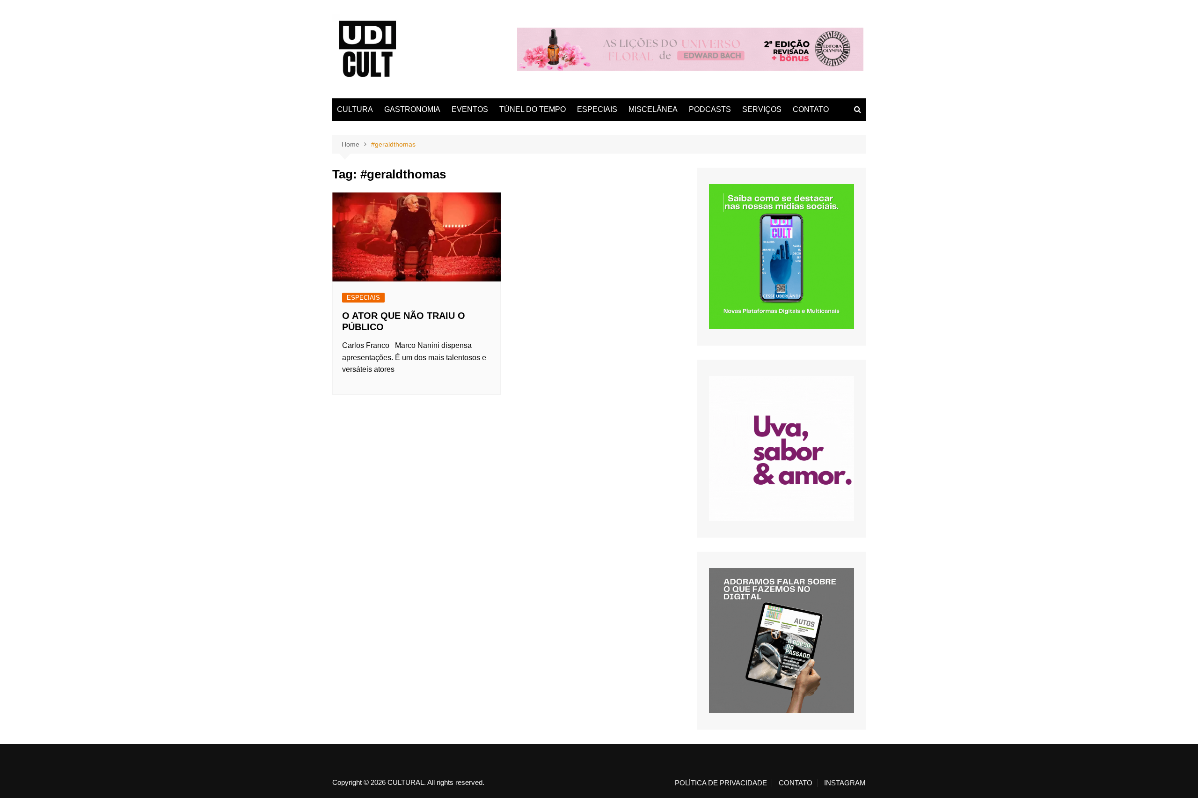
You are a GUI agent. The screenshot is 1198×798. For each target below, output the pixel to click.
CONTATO (811, 109)
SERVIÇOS (762, 109)
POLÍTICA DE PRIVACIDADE (721, 783)
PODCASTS (710, 109)
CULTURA (355, 109)
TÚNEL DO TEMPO (532, 109)
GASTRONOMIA (412, 109)
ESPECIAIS (597, 109)
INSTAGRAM (845, 783)
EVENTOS (470, 109)
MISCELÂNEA (653, 109)
